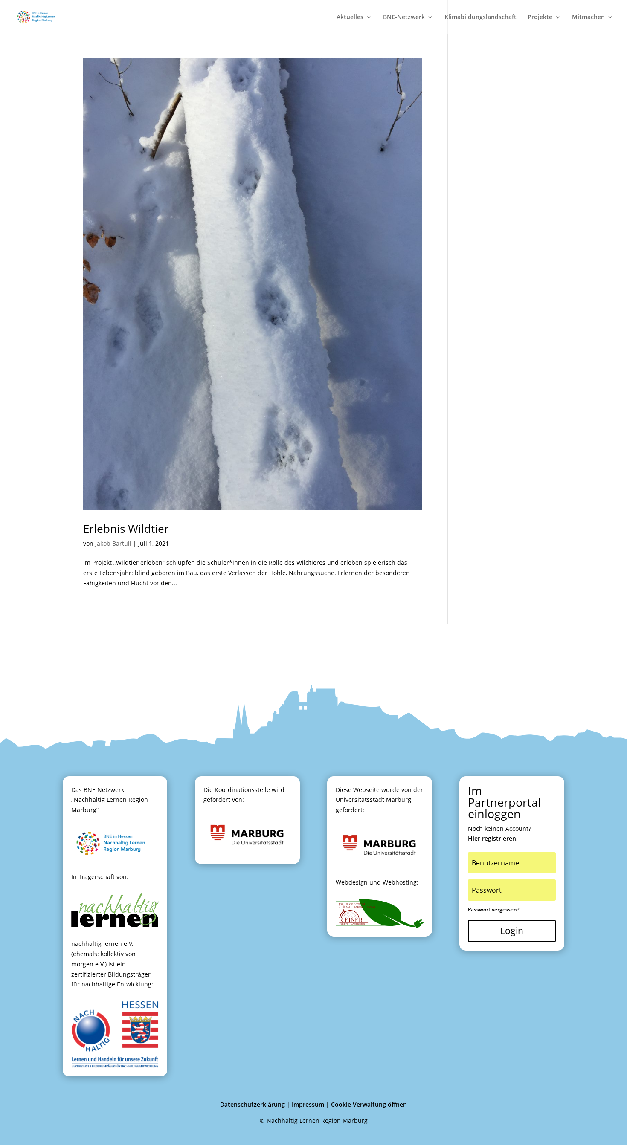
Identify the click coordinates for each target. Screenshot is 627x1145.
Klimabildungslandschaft (480, 17)
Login (511, 931)
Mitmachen (588, 17)
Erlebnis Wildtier (126, 528)
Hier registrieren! (493, 838)
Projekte (540, 17)
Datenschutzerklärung (252, 1104)
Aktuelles (350, 17)
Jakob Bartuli (113, 543)
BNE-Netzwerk (404, 17)
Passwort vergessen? (493, 909)
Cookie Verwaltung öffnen (369, 1104)
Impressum (308, 1104)
